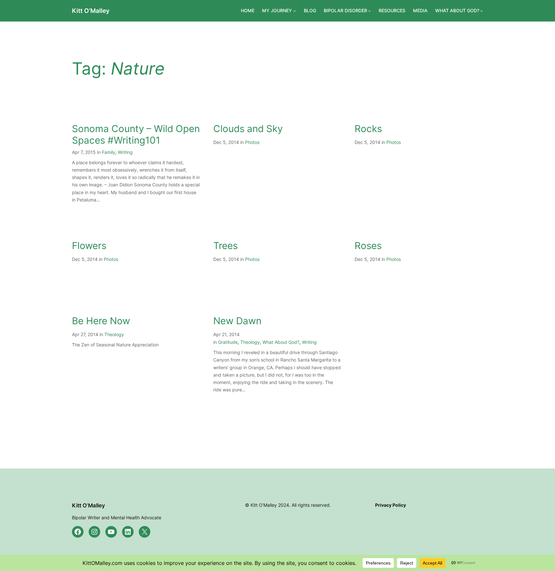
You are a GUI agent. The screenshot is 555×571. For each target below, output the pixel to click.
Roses (368, 245)
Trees (225, 245)
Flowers (89, 245)
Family (108, 152)
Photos (252, 142)
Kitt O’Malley (91, 10)
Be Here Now (101, 320)
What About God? (280, 342)
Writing (125, 152)
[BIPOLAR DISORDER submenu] (369, 10)
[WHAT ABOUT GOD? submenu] (481, 10)
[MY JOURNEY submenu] (294, 10)
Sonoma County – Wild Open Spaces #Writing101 (136, 134)
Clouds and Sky (248, 128)
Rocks (368, 128)
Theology (114, 334)
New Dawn (237, 320)
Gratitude (228, 342)
